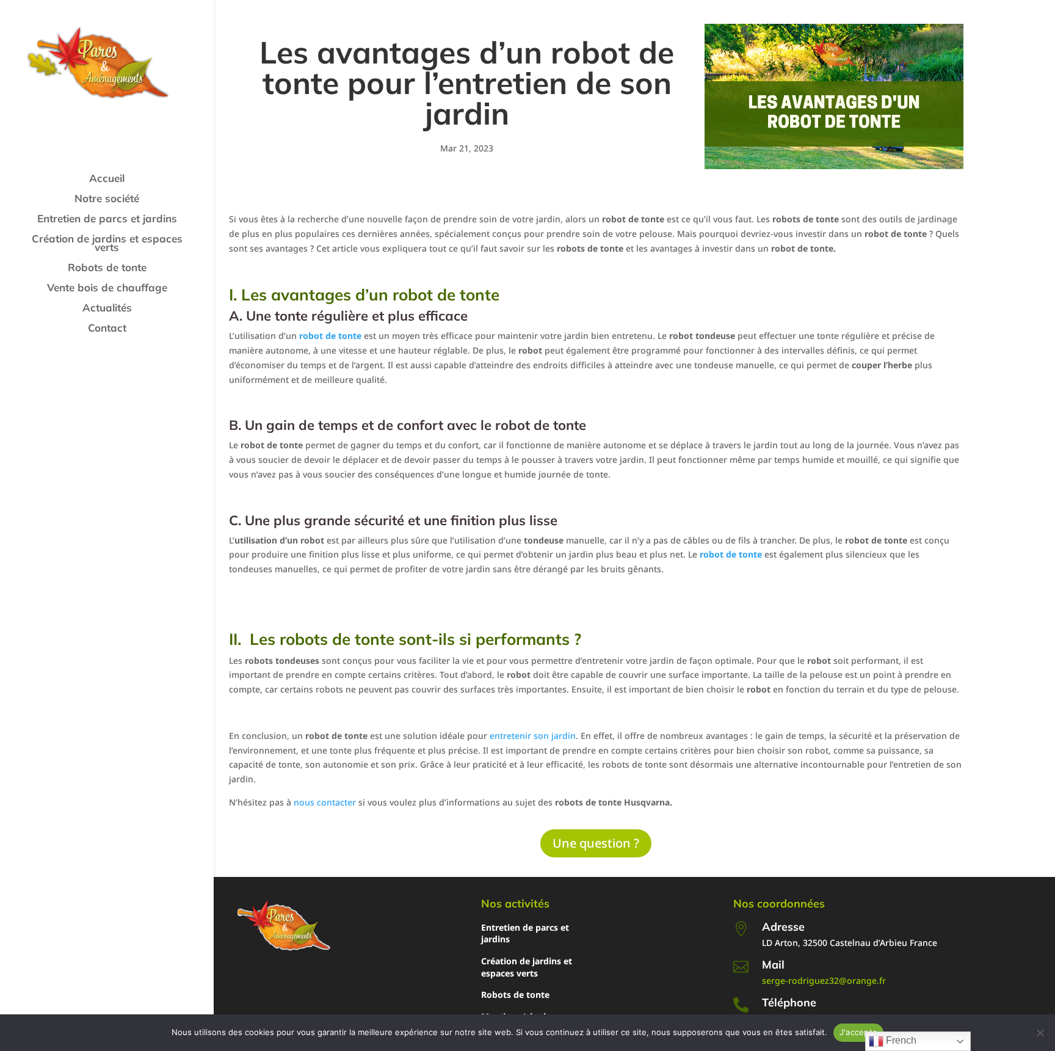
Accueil (107, 179)
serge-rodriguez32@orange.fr (824, 980)
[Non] (1040, 1033)
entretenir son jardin (531, 735)
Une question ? (596, 843)
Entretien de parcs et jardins (107, 219)
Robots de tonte (107, 268)
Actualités (107, 309)
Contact (107, 329)
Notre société (106, 199)
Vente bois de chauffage (107, 288)
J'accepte (858, 1032)
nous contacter (323, 802)
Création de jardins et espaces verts (107, 244)
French (899, 1040)
